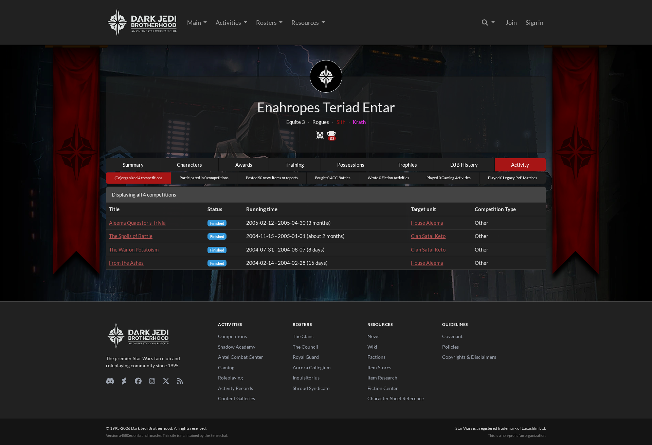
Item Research (382, 378)
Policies (450, 347)
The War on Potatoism (134, 249)
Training (295, 165)
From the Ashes (126, 263)
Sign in (534, 22)
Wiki (372, 347)
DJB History (464, 165)
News (373, 336)
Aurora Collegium (312, 367)
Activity (520, 165)
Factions (376, 357)
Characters (189, 165)
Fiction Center (382, 388)
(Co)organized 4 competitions (138, 177)
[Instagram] (152, 381)
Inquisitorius (306, 378)
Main (194, 22)
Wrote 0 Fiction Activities (388, 177)
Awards (243, 165)
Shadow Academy (236, 347)
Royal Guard (306, 357)
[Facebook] (138, 381)
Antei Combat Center (240, 357)
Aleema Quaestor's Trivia (137, 223)
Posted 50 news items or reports (272, 177)
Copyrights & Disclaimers (469, 357)
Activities (229, 22)
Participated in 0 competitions (204, 177)
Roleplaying (230, 378)
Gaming (226, 367)
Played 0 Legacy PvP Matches (512, 177)
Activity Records (235, 388)
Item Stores (379, 367)
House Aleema (427, 223)
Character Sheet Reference (395, 398)
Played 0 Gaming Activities (449, 177)
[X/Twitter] (166, 381)
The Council (305, 347)
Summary (133, 165)
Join (511, 22)
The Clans (303, 336)
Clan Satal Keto (428, 236)
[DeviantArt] (124, 381)
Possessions (350, 165)
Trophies (407, 165)
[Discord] (110, 381)
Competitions (232, 336)
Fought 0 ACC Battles (332, 177)
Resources (305, 22)
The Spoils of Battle (130, 236)
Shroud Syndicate (311, 388)
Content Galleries (236, 398)
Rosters (267, 22)
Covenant (452, 336)
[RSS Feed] (180, 381)
